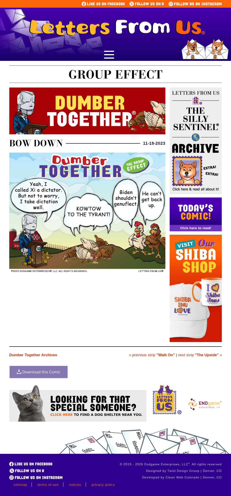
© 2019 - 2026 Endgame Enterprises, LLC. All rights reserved (171, 464)
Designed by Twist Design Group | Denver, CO (184, 470)
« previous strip (152, 355)
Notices (75, 485)
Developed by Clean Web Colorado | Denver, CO (182, 477)
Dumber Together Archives (33, 355)
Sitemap (20, 485)
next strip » (200, 355)
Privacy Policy (103, 485)
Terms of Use (48, 485)
